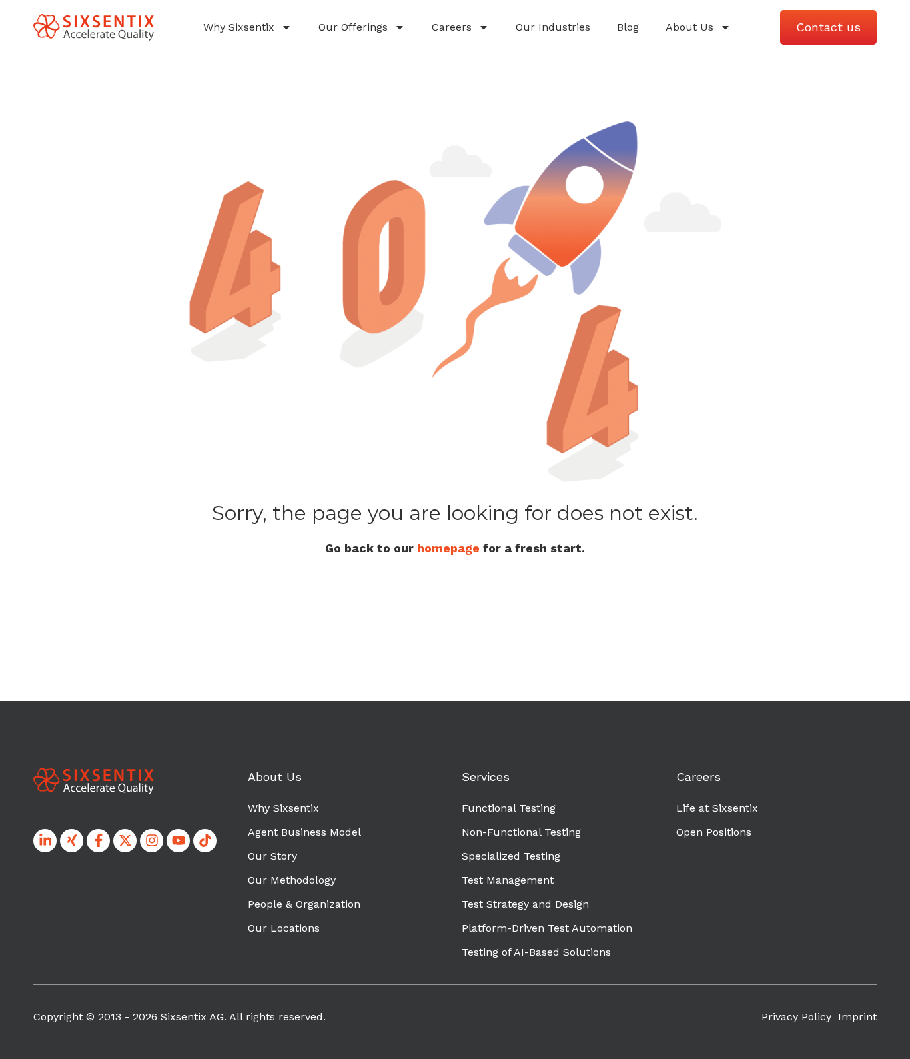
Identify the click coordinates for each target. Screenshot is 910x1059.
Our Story (272, 856)
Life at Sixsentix (717, 808)
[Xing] (71, 840)
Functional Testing (509, 808)
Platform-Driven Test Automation (547, 928)
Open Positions (713, 832)
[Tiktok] (205, 840)
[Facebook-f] (98, 840)
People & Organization (304, 904)
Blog (628, 27)
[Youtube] (178, 840)
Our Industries (553, 27)
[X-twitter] (125, 840)
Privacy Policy (796, 1016)
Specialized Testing (511, 856)
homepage (448, 548)
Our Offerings (353, 27)
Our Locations (284, 928)
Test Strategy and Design (525, 904)
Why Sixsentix (238, 27)
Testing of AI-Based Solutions (536, 952)
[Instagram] (151, 840)
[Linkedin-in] (45, 840)
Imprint (857, 1016)
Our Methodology (292, 880)
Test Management (508, 880)
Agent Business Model (304, 832)
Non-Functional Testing (521, 832)
